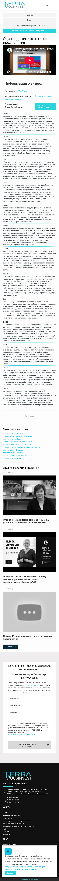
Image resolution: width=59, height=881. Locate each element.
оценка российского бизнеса (15, 455)
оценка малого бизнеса (13, 450)
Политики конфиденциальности (21, 734)
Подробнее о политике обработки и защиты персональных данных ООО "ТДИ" (26, 868)
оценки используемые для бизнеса (17, 436)
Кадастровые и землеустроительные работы (18, 826)
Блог (29, 20)
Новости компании (9, 845)
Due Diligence (7, 818)
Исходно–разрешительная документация (17, 821)
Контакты (6, 834)
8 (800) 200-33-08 (13, 798)
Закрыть (10, 873)
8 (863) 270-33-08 (13, 800)
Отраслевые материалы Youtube (29, 25)
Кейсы (5, 829)
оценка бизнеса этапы (12, 458)
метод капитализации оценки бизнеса (19, 442)
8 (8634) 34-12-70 (13, 802)
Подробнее (10, 647)
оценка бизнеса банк (12, 439)
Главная (29, 15)
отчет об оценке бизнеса (13, 453)
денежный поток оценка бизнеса (17, 445)
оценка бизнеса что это (13, 434)
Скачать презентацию (43, 106)
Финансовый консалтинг (11, 815)
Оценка (5, 813)
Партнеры (6, 832)
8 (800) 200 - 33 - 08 (31, 685)
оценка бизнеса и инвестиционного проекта (21, 447)
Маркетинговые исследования (13, 823)
